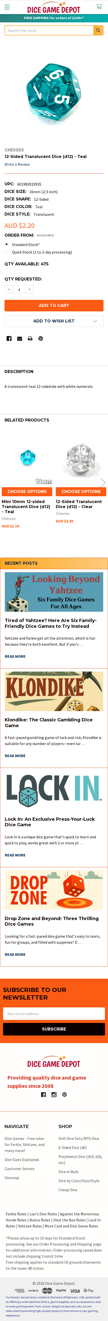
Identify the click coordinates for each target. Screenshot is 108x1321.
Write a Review (17, 164)
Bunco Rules (39, 1219)
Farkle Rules (16, 1213)
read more (15, 656)
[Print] (30, 338)
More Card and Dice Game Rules (71, 1225)
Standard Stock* (26, 244)
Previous (5, 482)
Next (103, 482)
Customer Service (19, 1168)
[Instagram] (54, 1094)
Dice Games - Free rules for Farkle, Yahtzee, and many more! (24, 1144)
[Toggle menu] (7, 7)
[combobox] (54, 30)
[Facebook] (9, 338)
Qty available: (26, 264)
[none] (54, 92)
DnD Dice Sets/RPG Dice (79, 1138)
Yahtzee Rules (30, 1225)
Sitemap (12, 1177)
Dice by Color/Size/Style (79, 1180)
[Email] (19, 338)
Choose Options (27, 491)
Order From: (29, 235)
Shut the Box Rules (69, 1219)
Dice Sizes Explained (22, 1159)
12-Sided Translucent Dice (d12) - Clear (79, 504)
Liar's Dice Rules (43, 1213)
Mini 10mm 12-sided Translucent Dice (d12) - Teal (26, 506)
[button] (54, 321)
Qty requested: (23, 279)
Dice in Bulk (68, 1171)
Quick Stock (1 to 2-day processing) (42, 252)
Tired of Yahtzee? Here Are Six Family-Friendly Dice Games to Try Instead (51, 623)
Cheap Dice (68, 1189)
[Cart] (100, 7)
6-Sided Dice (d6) (73, 1147)
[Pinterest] (40, 338)
